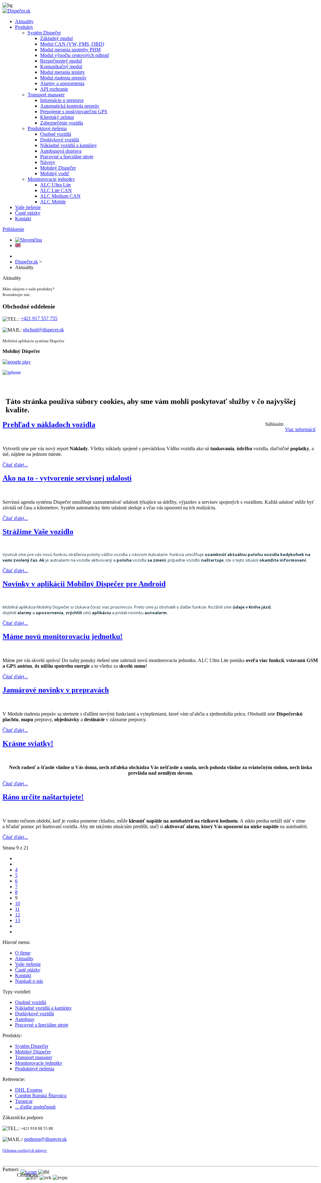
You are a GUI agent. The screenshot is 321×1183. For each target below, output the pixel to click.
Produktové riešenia (47, 128)
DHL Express (28, 1090)
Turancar (24, 1101)
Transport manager (46, 94)
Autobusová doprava (61, 151)
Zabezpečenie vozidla (61, 122)
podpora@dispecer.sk (45, 1139)
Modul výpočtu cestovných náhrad (74, 55)
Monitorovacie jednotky (51, 179)
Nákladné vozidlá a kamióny (68, 145)
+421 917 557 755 (39, 318)
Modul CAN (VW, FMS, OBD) (72, 44)
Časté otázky (27, 213)
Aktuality (24, 21)
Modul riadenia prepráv (63, 77)
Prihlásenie (13, 229)
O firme (22, 953)
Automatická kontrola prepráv (69, 106)
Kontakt (23, 218)
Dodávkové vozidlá (59, 139)
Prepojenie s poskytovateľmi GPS (73, 111)
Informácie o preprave (62, 100)
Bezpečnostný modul (61, 61)
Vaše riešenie (28, 207)
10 (17, 903)
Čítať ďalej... (15, 464)
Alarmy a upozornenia (62, 83)
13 (17, 920)
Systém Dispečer (44, 32)
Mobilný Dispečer (58, 168)
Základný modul (56, 38)
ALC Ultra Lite (55, 184)
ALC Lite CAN (56, 190)
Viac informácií (300, 429)
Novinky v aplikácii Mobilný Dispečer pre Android (84, 584)
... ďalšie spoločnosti (35, 1106)
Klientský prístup (57, 117)
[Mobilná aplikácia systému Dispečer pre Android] (17, 362)
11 (17, 909)
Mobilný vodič (54, 173)
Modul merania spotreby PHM (70, 49)
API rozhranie (54, 89)
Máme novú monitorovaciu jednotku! (63, 636)
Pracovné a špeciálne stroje (66, 156)
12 (17, 914)
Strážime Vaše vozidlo (38, 532)
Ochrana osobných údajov (25, 1150)
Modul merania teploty (62, 72)
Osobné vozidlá (55, 134)
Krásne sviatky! (28, 743)
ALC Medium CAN (60, 196)
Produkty (24, 27)
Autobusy (24, 1019)
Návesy (47, 162)
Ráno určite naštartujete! (43, 797)
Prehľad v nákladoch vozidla (49, 425)
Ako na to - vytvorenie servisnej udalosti (67, 478)
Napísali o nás (29, 981)
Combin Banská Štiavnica (40, 1095)
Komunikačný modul (61, 66)
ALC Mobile (53, 201)
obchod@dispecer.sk (43, 329)
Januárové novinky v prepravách (56, 690)
